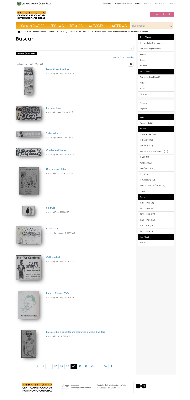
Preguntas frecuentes (123, 3)
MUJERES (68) (146, 163)
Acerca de (107, 3)
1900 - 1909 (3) (146, 231)
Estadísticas (159, 3)
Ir (131, 48)
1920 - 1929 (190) (147, 220)
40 (73, 366)
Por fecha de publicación (150, 48)
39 (67, 366)
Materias (143, 65)
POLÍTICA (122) (146, 145)
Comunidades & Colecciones (152, 43)
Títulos (142, 60)
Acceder (143, 103)
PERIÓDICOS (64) (147, 168)
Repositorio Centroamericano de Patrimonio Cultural (43, 31)
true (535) (144, 242)
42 (86, 366)
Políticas (147, 3)
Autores (143, 54)
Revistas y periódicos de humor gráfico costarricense (117, 31)
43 (92, 366)
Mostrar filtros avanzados (123, 57)
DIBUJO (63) (145, 174)
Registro (167, 14)
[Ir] (170, 25)
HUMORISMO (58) (147, 180)
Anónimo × (20, 53)
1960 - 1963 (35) (147, 203)
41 (80, 366)
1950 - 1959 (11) (146, 208)
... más (143, 191)
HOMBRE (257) (146, 140)
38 (61, 366)
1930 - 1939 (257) (147, 214)
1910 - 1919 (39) (146, 225)
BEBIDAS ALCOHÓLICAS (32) (152, 185)
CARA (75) (144, 157)
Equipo (138, 3)
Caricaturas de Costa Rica (80, 31)
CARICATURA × (31, 53)
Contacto (171, 3)
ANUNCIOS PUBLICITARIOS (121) (154, 151)
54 (105, 366)
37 (55, 366)
